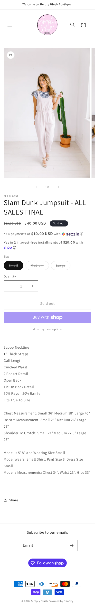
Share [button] (13, 500)
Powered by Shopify (61, 601)
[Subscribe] (71, 545)
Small (16, 266)
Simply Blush (39, 601)
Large (63, 266)
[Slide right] (58, 187)
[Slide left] (36, 187)
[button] (9, 25)
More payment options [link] (48, 329)
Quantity (10, 276)
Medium (40, 266)
